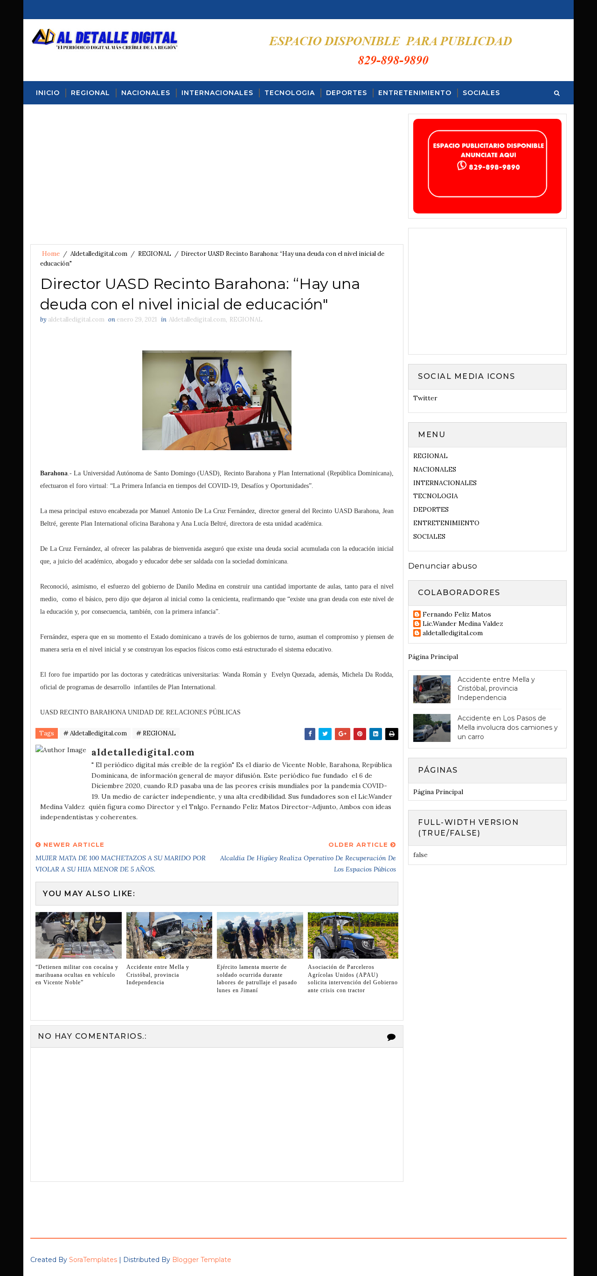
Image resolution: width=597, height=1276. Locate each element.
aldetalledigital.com (453, 633)
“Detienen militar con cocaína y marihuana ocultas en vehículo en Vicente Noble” (76, 975)
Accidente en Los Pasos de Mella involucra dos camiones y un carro (508, 727)
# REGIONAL (156, 733)
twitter (425, 398)
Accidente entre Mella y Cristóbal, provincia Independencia (157, 975)
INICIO (48, 93)
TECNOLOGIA (289, 93)
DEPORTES (346, 93)
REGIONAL (90, 93)
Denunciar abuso (442, 565)
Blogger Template (201, 1259)
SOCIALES (481, 93)
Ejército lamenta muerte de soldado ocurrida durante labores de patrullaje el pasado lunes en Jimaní (257, 979)
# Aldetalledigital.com (95, 733)
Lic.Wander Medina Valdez (463, 624)
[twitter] (559, 9)
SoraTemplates (93, 1259)
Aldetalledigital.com (98, 254)
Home (51, 254)
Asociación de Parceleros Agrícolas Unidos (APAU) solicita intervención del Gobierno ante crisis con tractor (353, 979)
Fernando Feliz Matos (457, 614)
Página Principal (433, 656)
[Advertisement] (216, 179)
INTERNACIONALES (217, 93)
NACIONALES (145, 93)
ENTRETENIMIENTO (414, 93)
